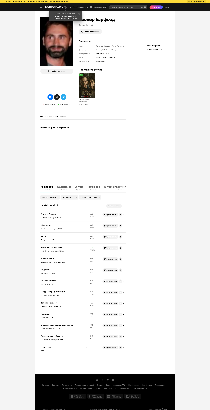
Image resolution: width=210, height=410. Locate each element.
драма (98, 57)
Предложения (133, 384)
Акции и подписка (122, 388)
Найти (145, 7)
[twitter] (57, 97)
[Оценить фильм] (120, 215)
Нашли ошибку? (50, 104)
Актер (114, 46)
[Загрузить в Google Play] (95, 396)
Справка (100, 384)
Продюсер (120, 46)
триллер (104, 57)
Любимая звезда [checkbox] (92, 31)
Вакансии (45, 384)
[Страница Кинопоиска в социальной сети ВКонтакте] (97, 380)
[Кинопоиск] (54, 7)
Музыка (105, 409)
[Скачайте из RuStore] (132, 396)
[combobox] (124, 7)
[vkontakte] (50, 97)
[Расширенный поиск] (142, 7)
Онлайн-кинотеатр (80, 7)
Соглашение (67, 384)
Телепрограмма (95, 409)
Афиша (111, 409)
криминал (111, 57)
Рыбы (108, 49)
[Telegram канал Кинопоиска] (107, 380)
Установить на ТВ (100, 7)
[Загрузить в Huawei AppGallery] (114, 396)
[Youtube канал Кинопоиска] (113, 380)
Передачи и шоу (86, 388)
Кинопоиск (58, 409)
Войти (166, 7)
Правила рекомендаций (84, 384)
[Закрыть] (79, 13)
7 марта (98, 49)
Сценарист (107, 46)
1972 (103, 49)
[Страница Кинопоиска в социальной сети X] (102, 380)
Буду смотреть (115, 206)
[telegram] (63, 97)
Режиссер (99, 46)
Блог (108, 384)
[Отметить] (124, 206)
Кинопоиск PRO (119, 384)
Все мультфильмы (70, 388)
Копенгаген (100, 53)
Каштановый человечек (154, 49)
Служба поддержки (139, 388)
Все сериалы (160, 384)
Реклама (55, 384)
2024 (104, 61)
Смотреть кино (156, 7)
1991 (99, 61)
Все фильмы (147, 384)
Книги (118, 409)
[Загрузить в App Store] (77, 396)
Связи (55, 117)
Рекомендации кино (103, 388)
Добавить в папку (58, 71)
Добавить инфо (65, 104)
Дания (107, 53)
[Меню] (41, 7)
